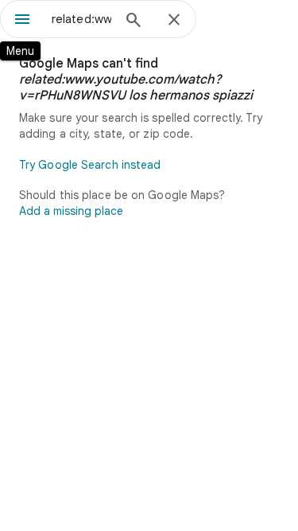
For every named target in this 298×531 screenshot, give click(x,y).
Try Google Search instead (90, 165)
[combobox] (81, 19)
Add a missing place (71, 211)
